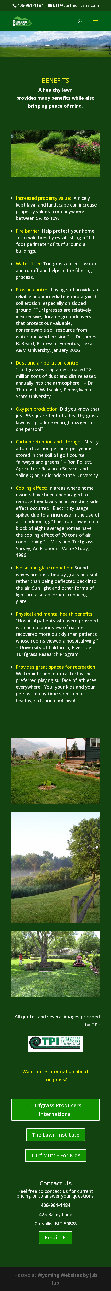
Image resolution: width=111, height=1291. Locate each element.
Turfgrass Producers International (55, 1110)
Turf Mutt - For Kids (56, 1155)
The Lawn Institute (56, 1134)
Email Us (56, 1237)
